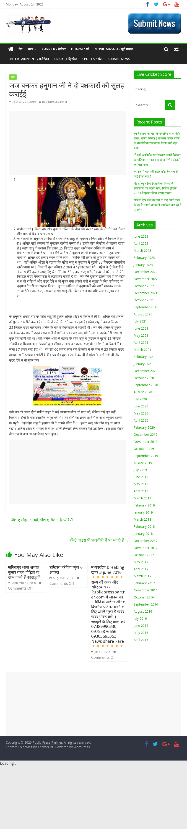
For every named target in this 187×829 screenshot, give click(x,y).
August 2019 (143, 463)
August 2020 (143, 392)
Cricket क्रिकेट (65, 59)
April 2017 (141, 569)
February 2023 (144, 257)
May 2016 (141, 632)
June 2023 (141, 236)
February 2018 (144, 526)
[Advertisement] (67, 143)
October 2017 (144, 555)
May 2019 (141, 484)
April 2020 (141, 420)
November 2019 (146, 441)
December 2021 (145, 293)
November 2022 (146, 279)
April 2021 (141, 342)
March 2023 (142, 250)
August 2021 (143, 314)
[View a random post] (176, 49)
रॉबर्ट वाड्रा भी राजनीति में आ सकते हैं (99, 540)
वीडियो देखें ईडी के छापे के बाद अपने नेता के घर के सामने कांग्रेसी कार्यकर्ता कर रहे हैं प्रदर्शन (157, 205)
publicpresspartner (54, 102)
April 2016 (141, 639)
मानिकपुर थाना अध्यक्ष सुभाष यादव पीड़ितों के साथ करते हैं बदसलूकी (24, 572)
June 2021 (141, 328)
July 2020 (140, 399)
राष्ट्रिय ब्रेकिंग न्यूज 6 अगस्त (66, 569)
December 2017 (145, 540)
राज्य (30, 49)
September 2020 (146, 385)
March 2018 (142, 519)
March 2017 (142, 576)
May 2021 (141, 335)
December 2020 (145, 371)
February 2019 (144, 505)
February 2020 (144, 427)
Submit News (119, 59)
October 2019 (144, 448)
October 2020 (144, 378)
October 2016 (144, 597)
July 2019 (140, 470)
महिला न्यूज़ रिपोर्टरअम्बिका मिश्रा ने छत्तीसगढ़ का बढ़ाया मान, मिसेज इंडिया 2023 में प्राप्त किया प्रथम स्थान (155, 188)
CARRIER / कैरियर (54, 49)
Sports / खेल (92, 59)
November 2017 (146, 548)
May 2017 (141, 562)
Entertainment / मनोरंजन (28, 59)
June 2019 (141, 477)
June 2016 (141, 625)
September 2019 (146, 456)
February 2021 (144, 356)
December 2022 (145, 272)
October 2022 (144, 286)
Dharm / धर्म (80, 49)
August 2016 (143, 611)
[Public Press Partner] (28, 15)
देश (20, 49)
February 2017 (144, 583)
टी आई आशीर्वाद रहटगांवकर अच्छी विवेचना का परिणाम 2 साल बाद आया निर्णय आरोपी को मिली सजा (157, 160)
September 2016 (146, 604)
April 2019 (141, 491)
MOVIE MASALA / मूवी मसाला (114, 49)
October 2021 (144, 300)
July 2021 (140, 321)
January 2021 (143, 364)
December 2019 (145, 434)
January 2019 (143, 512)
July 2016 (140, 618)
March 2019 (142, 498)
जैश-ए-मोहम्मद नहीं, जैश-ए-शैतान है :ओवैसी (39, 519)
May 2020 (141, 413)
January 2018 (143, 533)
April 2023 (141, 243)
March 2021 (142, 349)
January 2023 (143, 264)
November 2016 (146, 590)
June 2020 (141, 406)
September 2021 (146, 307)
